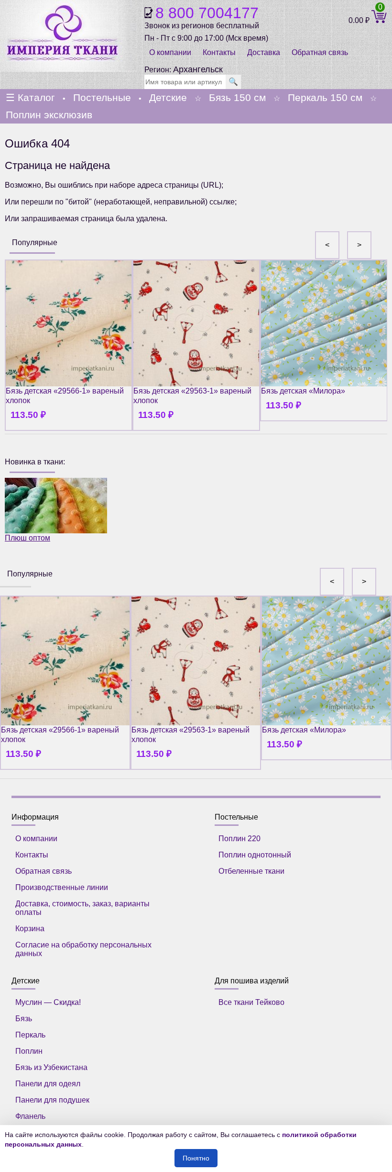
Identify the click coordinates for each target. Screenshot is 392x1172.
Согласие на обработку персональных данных (83, 949)
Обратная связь (43, 871)
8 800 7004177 (207, 13)
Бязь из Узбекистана (51, 1067)
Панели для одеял (47, 1084)
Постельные (102, 97)
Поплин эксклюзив (49, 114)
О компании (170, 52)
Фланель (30, 1116)
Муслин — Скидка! (48, 1002)
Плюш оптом (27, 538)
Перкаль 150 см (325, 97)
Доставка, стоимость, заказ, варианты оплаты (82, 908)
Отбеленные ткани (251, 871)
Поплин (29, 1051)
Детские (168, 97)
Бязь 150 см (237, 97)
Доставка (263, 52)
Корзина (29, 928)
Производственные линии (61, 887)
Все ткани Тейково (251, 1002)
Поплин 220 (239, 838)
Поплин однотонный (254, 855)
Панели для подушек (52, 1100)
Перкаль (30, 1035)
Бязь (23, 1018)
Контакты (219, 52)
